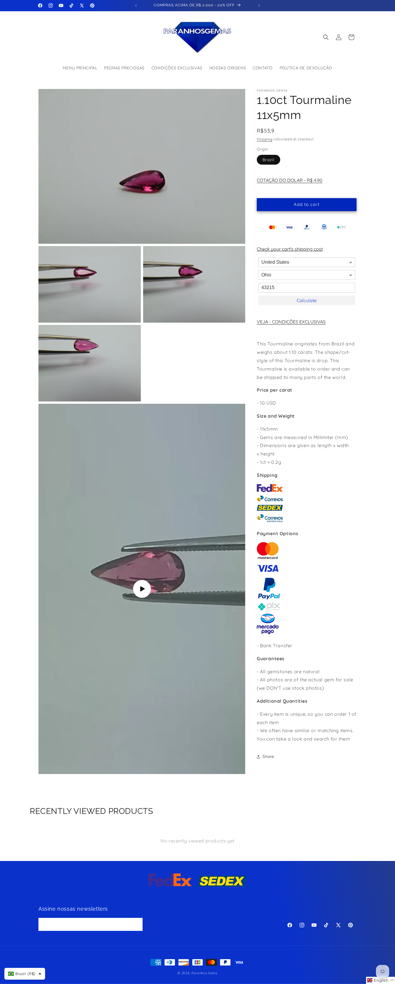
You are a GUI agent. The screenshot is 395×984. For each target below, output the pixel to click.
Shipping (264, 139)
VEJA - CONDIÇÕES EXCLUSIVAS (291, 322)
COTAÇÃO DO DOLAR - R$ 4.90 (289, 180)
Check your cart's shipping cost (290, 249)
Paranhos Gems (204, 973)
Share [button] (268, 756)
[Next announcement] (259, 5)
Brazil (268, 159)
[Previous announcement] (136, 5)
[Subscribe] (136, 924)
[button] (326, 37)
